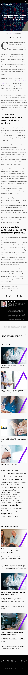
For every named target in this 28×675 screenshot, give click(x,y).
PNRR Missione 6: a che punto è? (10, 464)
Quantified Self (5, 502)
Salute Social (4, 505)
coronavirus (20, 473)
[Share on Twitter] (10, 37)
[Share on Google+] (13, 37)
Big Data (14, 470)
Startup (19, 508)
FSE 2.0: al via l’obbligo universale (10, 415)
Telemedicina (6, 511)
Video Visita (3, 516)
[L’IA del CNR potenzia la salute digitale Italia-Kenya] (14, 621)
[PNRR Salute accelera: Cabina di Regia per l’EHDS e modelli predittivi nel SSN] (14, 380)
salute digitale (19, 502)
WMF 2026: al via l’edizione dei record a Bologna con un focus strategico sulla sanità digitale (13, 640)
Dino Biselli (11, 33)
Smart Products (4, 508)
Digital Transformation (7, 288)
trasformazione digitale (17, 513)
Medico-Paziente (6, 496)
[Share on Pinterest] (17, 37)
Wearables (15, 516)
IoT (18, 490)
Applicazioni (7, 286)
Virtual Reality (8, 516)
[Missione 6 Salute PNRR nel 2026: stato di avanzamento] (14, 355)
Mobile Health (16, 496)
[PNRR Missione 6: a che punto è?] (14, 454)
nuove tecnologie (5, 498)
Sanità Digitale (16, 290)
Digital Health (14, 286)
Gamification (16, 484)
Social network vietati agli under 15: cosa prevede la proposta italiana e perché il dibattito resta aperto (12, 558)
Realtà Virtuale (12, 502)
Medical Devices (16, 492)
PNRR (13, 500)
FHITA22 (2, 484)
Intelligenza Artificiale (6, 290)
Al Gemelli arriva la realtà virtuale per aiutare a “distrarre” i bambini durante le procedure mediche (15, 327)
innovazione (15, 288)
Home (2, 4)
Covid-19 (11, 47)
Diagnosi (25, 473)
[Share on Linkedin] (20, 37)
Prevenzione (19, 500)
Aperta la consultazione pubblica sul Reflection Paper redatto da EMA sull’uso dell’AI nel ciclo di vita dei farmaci (12, 335)
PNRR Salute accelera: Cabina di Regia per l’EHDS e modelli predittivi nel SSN (12, 391)
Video (23, 513)
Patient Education (6, 500)
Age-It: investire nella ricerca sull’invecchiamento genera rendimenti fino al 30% (13, 439)
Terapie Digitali (23, 290)
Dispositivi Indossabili (7, 482)
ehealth (24, 482)
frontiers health (8, 484)
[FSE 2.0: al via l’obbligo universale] (14, 404)
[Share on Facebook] (7, 37)
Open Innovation (13, 498)
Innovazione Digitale (18, 487)
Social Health (12, 508)
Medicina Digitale (14, 494)
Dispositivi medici (18, 482)
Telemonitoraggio (15, 511)
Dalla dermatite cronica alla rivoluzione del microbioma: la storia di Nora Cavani (12, 551)
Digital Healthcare (18, 476)
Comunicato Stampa (9, 473)
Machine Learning (6, 492)
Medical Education (5, 494)
